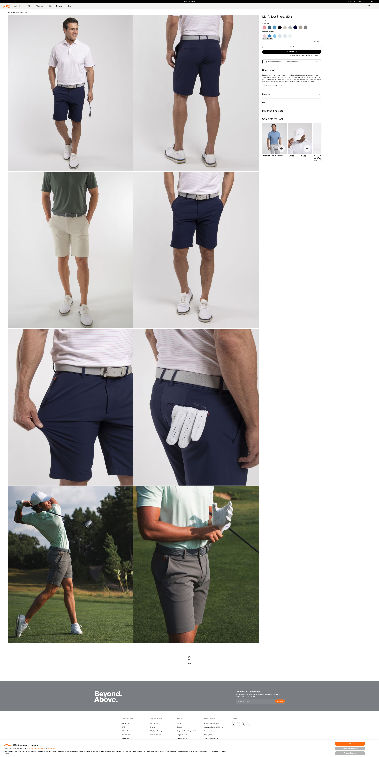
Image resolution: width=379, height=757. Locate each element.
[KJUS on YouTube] (243, 724)
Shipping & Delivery (156, 731)
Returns (152, 727)
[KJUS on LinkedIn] (248, 724)
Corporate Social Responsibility (187, 731)
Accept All (350, 744)
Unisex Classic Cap (297, 156)
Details (317, 62)
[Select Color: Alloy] (290, 28)
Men (30, 6)
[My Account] (365, 6)
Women (40, 6)
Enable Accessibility (356, 1)
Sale (70, 6)
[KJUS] (11, 6)
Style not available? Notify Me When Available (304, 56)
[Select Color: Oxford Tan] (300, 28)
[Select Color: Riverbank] (285, 36)
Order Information (155, 735)
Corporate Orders (182, 735)
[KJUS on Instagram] (238, 724)
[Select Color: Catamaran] (269, 36)
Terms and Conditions (211, 739)
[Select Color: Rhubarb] (264, 36)
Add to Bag (292, 51)
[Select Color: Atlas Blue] (280, 36)
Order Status (154, 723)
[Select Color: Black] (280, 28)
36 (291, 46)
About (179, 723)
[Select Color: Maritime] (269, 28)
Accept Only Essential (350, 748)
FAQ (123, 727)
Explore (59, 6)
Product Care (126, 735)
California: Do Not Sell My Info (213, 727)
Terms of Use (31, 748)
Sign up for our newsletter (211, 1)
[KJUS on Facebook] (233, 724)
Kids (50, 6)
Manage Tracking (350, 753)
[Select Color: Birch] (285, 28)
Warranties (125, 739)
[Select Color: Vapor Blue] (275, 28)
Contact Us (125, 723)
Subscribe (281, 701)
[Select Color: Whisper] (264, 28)
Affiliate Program (182, 739)
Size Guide (317, 41)
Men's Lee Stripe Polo (273, 156)
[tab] (369, 6)
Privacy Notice (39, 748)
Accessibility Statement (211, 723)
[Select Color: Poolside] (275, 36)
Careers (179, 727)
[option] (70, 93)
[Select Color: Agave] (290, 36)
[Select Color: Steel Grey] (305, 28)
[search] (361, 6)
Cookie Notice (51, 748)
